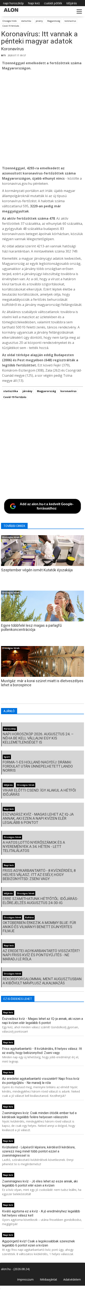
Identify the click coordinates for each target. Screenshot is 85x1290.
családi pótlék (53, 3)
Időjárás (71, 3)
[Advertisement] (42, 118)
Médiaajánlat (48, 1279)
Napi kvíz (34, 3)
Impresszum (25, 1279)
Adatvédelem (72, 1279)
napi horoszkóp (13, 3)
